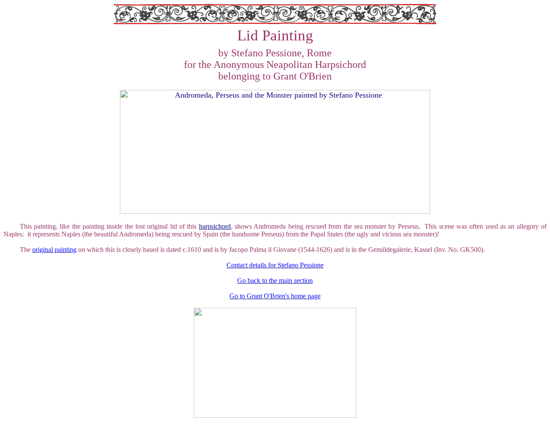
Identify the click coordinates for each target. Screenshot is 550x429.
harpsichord (215, 226)
